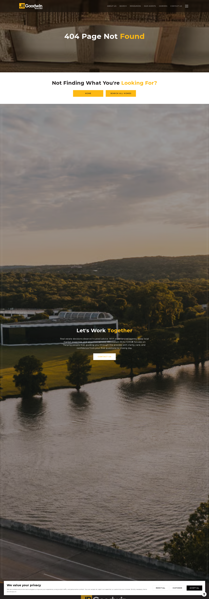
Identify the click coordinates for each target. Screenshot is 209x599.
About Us (111, 6)
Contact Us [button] (104, 357)
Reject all (160, 588)
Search (123, 6)
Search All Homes (120, 93)
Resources (135, 6)
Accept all (194, 588)
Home (88, 93)
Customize (177, 588)
